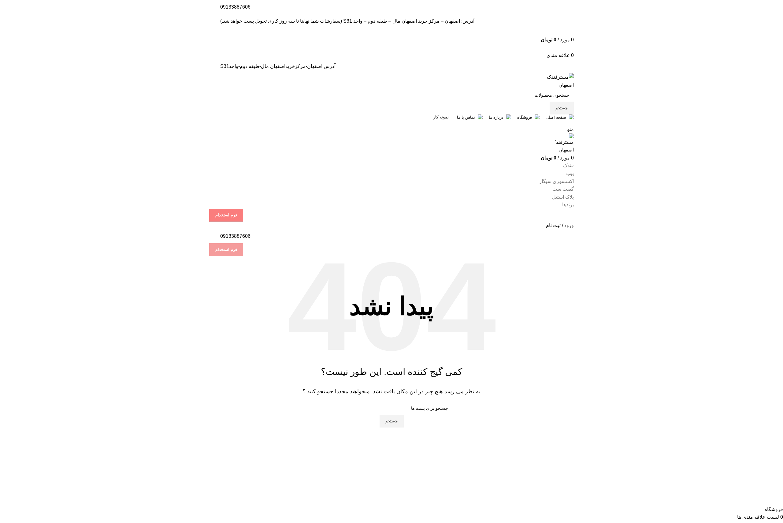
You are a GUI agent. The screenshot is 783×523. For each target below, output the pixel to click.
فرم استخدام (226, 215)
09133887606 (235, 6)
